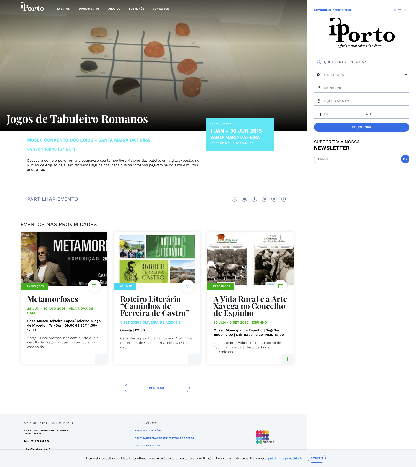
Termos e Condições (148, 430)
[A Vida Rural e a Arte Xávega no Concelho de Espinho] (287, 359)
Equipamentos (89, 8)
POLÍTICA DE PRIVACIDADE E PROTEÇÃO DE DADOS (164, 438)
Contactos (161, 8)
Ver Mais (157, 388)
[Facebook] (254, 199)
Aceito (316, 458)
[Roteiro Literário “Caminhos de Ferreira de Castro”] (194, 359)
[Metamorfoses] (101, 359)
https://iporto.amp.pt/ (37, 449)
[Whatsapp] (234, 199)
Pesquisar (362, 127)
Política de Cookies (148, 445)
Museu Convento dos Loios (60, 140)
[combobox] (362, 75)
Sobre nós (136, 8)
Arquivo (114, 8)
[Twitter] (274, 199)
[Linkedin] (264, 199)
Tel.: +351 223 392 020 (37, 441)
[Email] (244, 199)
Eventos (63, 8)
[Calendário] (284, 199)
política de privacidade (285, 458)
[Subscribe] (405, 159)
